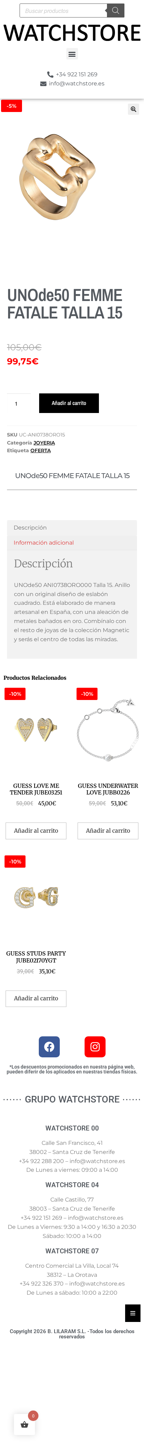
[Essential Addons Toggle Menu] (133, 1313)
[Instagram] (95, 1046)
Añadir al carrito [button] (36, 830)
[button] (72, 53)
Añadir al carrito (69, 403)
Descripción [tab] (30, 527)
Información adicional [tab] (44, 542)
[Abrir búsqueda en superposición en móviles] (72, 11)
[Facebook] (49, 1046)
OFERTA (40, 450)
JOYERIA (44, 443)
